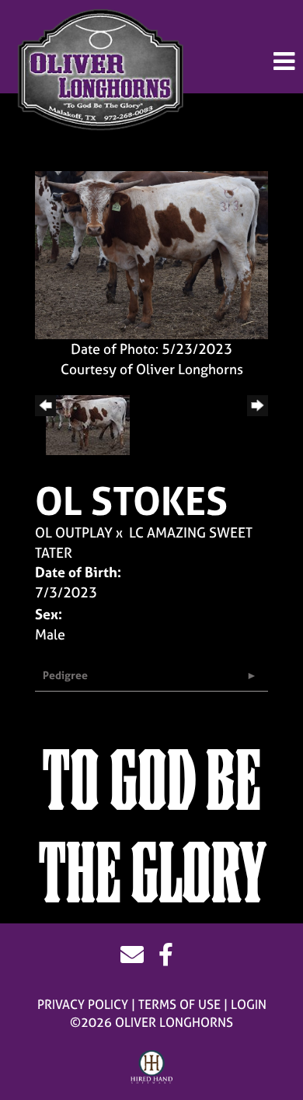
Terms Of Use (179, 1004)
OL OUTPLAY (74, 532)
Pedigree (65, 674)
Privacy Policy (82, 1004)
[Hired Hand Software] (152, 1067)
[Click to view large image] (151, 254)
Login (248, 1004)
